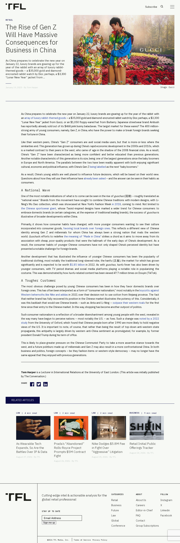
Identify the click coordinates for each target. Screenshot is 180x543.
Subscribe (151, 6)
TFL (38, 457)
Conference (118, 525)
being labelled (98, 166)
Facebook (166, 515)
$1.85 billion (77, 264)
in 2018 (116, 204)
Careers (140, 505)
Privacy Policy (99, 540)
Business (134, 413)
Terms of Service (82, 540)
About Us (141, 500)
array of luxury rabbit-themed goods (45, 118)
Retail (9, 20)
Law (18, 413)
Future (115, 510)
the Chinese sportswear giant (38, 208)
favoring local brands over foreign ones (86, 228)
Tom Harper (32, 87)
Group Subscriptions (147, 525)
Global (115, 520)
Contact (140, 520)
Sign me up (49, 522)
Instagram (166, 500)
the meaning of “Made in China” (82, 236)
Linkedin (165, 510)
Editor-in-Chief (144, 510)
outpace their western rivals (129, 302)
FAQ (138, 515)
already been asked (94, 178)
